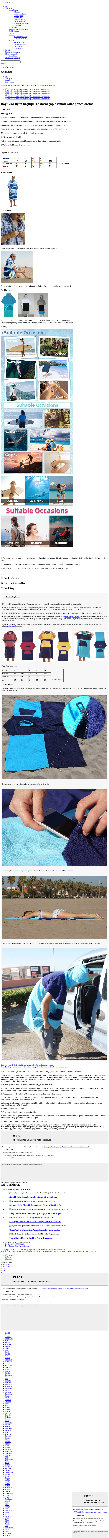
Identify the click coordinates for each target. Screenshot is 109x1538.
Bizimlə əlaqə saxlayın (12, 58)
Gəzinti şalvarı (18, 16)
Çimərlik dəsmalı (19, 44)
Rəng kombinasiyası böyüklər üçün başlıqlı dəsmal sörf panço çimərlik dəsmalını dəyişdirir (38, 1067)
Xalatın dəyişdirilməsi (73, 1251)
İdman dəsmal (18, 48)
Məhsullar (8, 8)
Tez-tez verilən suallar (12, 52)
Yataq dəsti (85, 1251)
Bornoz (11, 35)
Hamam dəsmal (19, 42)
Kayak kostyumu (19, 21)
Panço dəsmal (18, 46)
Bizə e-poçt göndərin (8, 574)
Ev (6, 6)
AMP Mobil (61, 1250)
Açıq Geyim (13, 10)
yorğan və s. (94, 1251)
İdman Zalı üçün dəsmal (36, 1251)
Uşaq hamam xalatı (20, 39)
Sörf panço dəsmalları (52, 1251)
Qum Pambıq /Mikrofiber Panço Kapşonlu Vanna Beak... (34, 1230)
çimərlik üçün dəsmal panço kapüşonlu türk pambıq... (33, 1197)
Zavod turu (13, 56)
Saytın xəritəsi (51, 1250)
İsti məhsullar (40, 1250)
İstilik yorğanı (14, 31)
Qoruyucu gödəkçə (20, 19)
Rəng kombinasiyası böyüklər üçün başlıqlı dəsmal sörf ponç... (36, 1213)
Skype (3, 1270)
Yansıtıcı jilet (18, 18)
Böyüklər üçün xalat (20, 37)
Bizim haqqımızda (11, 54)
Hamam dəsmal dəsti (8, 1251)
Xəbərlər (8, 50)
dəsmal (11, 40)
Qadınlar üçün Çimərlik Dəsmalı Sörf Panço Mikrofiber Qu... (36, 1205)
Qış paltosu (17, 25)
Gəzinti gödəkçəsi (20, 14)
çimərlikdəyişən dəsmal (72, 617)
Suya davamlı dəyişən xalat (18, 29)
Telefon (3, 1268)
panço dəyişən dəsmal (23, 607)
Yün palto (17, 12)
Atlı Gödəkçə (13, 27)
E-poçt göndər (5, 1264)
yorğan (11, 33)
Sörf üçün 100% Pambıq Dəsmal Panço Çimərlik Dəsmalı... (35, 1221)
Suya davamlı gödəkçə (21, 23)
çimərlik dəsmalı (10, 626)
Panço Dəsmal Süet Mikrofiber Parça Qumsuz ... (30, 1238)
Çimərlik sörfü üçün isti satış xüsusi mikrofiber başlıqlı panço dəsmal (30, 1065)
